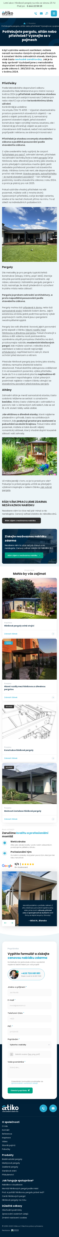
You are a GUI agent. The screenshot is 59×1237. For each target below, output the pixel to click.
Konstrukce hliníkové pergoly (18, 750)
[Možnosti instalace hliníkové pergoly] (29, 783)
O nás (5, 1126)
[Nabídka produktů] (54, 13)
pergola (42, 157)
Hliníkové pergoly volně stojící (19, 625)
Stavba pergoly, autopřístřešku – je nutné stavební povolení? (29, 175)
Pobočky (6, 1149)
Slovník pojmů (8, 1145)
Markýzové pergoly (11, 1163)
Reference (7, 1133)
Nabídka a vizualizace (12, 1184)
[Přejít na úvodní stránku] (24, 23)
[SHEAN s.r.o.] (15, 1230)
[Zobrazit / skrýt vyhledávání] (46, 13)
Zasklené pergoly (10, 1166)
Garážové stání (9, 1170)
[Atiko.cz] (7, 13)
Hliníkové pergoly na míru (14, 1200)
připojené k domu (32, 307)
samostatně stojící (12, 310)
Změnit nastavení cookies (14, 1217)
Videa (4, 1141)
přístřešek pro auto (13, 154)
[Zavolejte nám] (35, 13)
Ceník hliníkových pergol (13, 1196)
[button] (5, 923)
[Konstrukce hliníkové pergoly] (29, 722)
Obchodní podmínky (12, 1210)
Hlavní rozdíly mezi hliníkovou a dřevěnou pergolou (24, 331)
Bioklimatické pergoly (12, 1159)
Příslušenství (8, 1174)
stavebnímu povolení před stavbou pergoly (25, 383)
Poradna (32, 23)
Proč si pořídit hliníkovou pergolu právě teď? (23, 1192)
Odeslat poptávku (19, 1090)
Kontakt (5, 1130)
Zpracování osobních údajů (15, 1213)
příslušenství (9, 352)
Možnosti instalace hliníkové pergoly (22, 811)
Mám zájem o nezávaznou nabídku (20, 520)
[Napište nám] (41, 13)
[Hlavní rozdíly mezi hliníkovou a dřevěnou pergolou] (29, 659)
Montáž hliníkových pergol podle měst (20, 1188)
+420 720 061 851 (30, 973)
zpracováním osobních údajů (24, 1083)
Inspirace (6, 1137)
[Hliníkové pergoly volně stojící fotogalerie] (29, 598)
